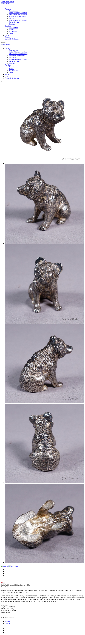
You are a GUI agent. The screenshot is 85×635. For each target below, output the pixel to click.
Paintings (12, 24)
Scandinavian (13, 31)
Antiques (8, 9)
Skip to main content (7, 2)
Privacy (7, 621)
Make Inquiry (5, 612)
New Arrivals (13, 11)
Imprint (7, 623)
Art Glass (8, 26)
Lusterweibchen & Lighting (18, 20)
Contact (7, 37)
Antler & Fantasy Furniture (18, 13)
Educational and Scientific (17, 16)
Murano (11, 29)
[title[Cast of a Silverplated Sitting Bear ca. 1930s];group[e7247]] (44, 163)
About (7, 35)
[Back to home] (5, 3)
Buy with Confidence (12, 39)
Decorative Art (14, 22)
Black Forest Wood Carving (18, 14)
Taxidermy (12, 18)
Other (11, 33)
